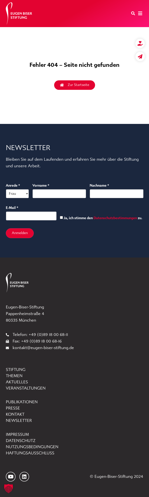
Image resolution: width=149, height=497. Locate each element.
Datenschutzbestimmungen (115, 218)
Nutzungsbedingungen (32, 447)
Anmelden (20, 233)
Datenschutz (21, 440)
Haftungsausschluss (30, 453)
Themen (14, 375)
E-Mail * (12, 207)
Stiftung (15, 369)
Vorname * (40, 185)
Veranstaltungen (26, 388)
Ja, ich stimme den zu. (103, 218)
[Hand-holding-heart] (140, 43)
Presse (13, 408)
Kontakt (15, 414)
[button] (8, 488)
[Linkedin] (24, 477)
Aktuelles (17, 382)
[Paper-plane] (140, 56)
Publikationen (22, 402)
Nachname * (99, 185)
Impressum (17, 434)
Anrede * (13, 185)
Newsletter (19, 420)
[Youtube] (11, 477)
